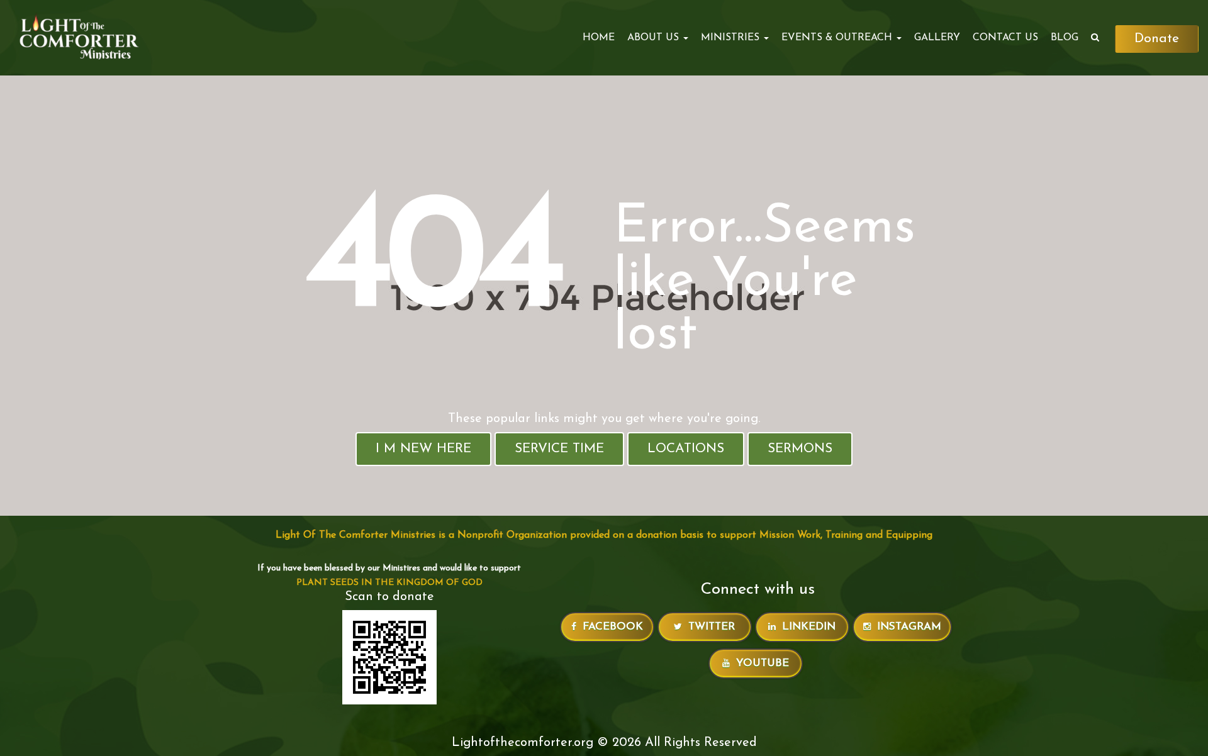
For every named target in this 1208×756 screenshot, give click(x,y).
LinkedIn (809, 626)
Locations (685, 448)
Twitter (711, 626)
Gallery (937, 38)
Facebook (613, 626)
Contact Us (1005, 38)
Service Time (559, 448)
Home (599, 38)
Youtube (762, 663)
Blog (1064, 38)
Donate (1156, 38)
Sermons (800, 448)
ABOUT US (654, 38)
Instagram (909, 626)
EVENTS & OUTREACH (838, 38)
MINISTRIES (732, 38)
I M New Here (423, 448)
